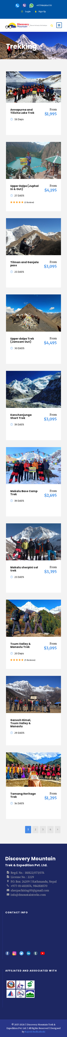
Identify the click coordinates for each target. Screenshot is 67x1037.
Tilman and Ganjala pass (24, 263)
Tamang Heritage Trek (23, 795)
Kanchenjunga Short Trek (21, 416)
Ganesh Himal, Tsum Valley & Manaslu (20, 723)
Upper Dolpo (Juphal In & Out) (24, 187)
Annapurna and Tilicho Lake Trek (22, 111)
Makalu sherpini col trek (24, 569)
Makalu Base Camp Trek (23, 492)
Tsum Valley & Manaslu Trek (20, 645)
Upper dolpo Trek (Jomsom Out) (22, 340)
